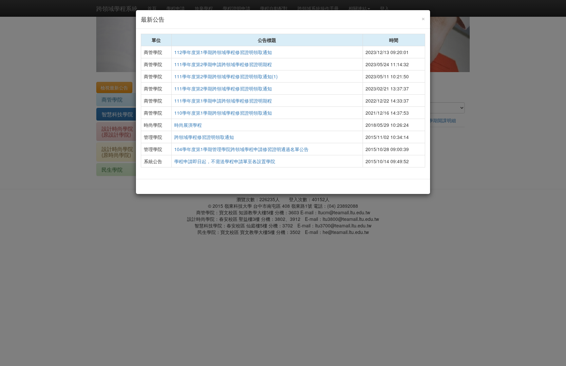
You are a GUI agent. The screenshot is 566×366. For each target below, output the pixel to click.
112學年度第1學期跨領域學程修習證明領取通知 (223, 52)
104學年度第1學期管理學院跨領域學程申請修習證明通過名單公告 (241, 149)
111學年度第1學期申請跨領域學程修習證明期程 (223, 100)
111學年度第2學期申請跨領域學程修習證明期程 (223, 64)
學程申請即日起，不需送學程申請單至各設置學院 (224, 161)
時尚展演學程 (188, 125)
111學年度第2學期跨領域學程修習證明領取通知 (223, 88)
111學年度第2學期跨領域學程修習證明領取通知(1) (226, 76)
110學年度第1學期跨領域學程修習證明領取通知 (223, 112)
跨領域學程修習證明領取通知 (204, 137)
